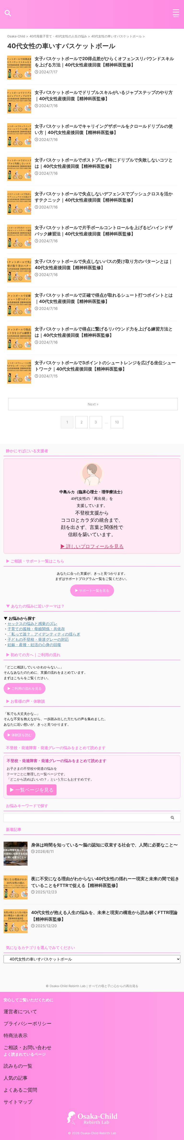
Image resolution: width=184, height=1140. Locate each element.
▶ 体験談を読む (19, 735)
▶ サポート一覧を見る (92, 590)
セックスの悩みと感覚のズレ (32, 623)
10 (117, 422)
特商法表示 (16, 1035)
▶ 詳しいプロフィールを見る (92, 546)
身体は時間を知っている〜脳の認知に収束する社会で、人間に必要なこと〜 (104, 844)
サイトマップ (18, 1102)
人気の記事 (16, 1078)
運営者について (20, 1011)
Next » (93, 404)
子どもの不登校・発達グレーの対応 (38, 639)
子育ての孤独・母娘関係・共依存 (36, 628)
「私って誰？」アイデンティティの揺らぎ (43, 634)
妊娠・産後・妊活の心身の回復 (34, 644)
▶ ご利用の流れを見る (24, 688)
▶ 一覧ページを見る (32, 790)
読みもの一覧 (18, 1066)
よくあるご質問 (20, 1090)
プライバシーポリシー (28, 1023)
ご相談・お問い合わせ (28, 1047)
